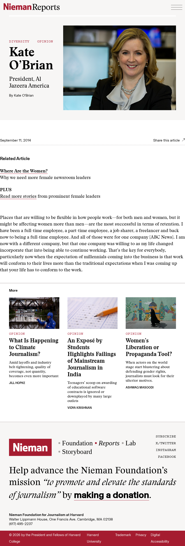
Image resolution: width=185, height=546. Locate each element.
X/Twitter (166, 442)
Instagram (166, 449)
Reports (109, 443)
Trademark (123, 535)
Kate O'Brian (24, 95)
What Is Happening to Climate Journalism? (33, 348)
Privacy (141, 535)
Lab (130, 443)
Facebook (167, 456)
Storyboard (77, 451)
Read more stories (18, 196)
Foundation (77, 443)
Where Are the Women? (24, 171)
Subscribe (166, 436)
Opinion (45, 41)
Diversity (19, 41)
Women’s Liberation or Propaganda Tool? (149, 348)
